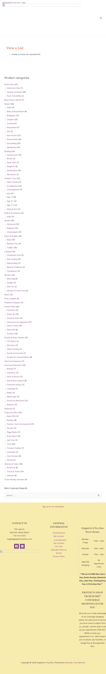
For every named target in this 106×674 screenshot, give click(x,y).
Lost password (60, 540)
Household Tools (14, 255)
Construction (12, 155)
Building (7, 151)
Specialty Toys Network (75, 663)
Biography (11, 115)
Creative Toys (10, 178)
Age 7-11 (10, 205)
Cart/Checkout (59, 533)
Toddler (10, 248)
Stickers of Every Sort (16, 291)
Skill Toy (10, 287)
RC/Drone (11, 468)
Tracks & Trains (13, 471)
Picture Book (12, 139)
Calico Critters (13, 326)
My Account (59, 536)
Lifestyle (8, 252)
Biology (10, 369)
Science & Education (13, 365)
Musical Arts (12, 209)
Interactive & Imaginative (17, 322)
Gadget (10, 283)
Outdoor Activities (14, 92)
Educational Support (15, 381)
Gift (8, 131)
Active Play (9, 84)
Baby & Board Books (15, 111)
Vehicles (10, 475)
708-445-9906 (19, 536)
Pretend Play (9, 307)
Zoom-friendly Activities (14, 480)
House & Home (13, 318)
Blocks (9, 159)
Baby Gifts (11, 416)
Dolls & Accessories (12, 213)
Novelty (7, 275)
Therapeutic (12, 271)
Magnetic (11, 166)
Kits (8, 194)
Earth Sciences (13, 377)
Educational (12, 127)
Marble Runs (12, 170)
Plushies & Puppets (12, 303)
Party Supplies (10, 299)
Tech (9, 444)
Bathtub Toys (12, 244)
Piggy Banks (12, 432)
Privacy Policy (59, 556)
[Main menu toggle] (101, 18)
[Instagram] (22, 546)
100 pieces (11, 341)
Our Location (59, 543)
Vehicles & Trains (11, 464)
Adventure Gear (13, 88)
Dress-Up (11, 314)
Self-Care (11, 440)
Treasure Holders (14, 448)
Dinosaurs (11, 310)
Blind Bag (11, 279)
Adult (9, 107)
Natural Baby (12, 263)
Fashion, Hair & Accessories (18, 424)
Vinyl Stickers (12, 456)
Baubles (10, 420)
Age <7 (10, 197)
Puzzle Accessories (15, 353)
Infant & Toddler (11, 236)
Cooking (10, 123)
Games (7, 220)
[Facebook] (16, 546)
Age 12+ (10, 201)
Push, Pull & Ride (14, 96)
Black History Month (12, 100)
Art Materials (12, 186)
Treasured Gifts (10, 412)
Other (6, 295)
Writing (10, 460)
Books (6, 104)
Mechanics (11, 174)
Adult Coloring (13, 182)
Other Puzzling (13, 349)
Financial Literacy (14, 385)
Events (59, 553)
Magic (9, 393)
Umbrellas (11, 452)
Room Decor (12, 436)
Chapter (10, 119)
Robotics (10, 405)
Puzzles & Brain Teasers (14, 338)
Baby (9, 240)
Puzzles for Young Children (18, 357)
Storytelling (11, 143)
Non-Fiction (12, 135)
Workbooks (11, 147)
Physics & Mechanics (16, 401)
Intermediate (12, 232)
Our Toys (59, 546)
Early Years (11, 162)
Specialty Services (59, 550)
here (92, 636)
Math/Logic (11, 397)
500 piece (11, 345)
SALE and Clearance (12, 361)
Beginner (10, 228)
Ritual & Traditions (14, 267)
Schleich (10, 334)
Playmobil (11, 330)
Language (11, 389)
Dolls (9, 217)
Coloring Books (13, 189)
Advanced (11, 224)
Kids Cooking (12, 259)
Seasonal (8, 409)
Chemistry (11, 373)
